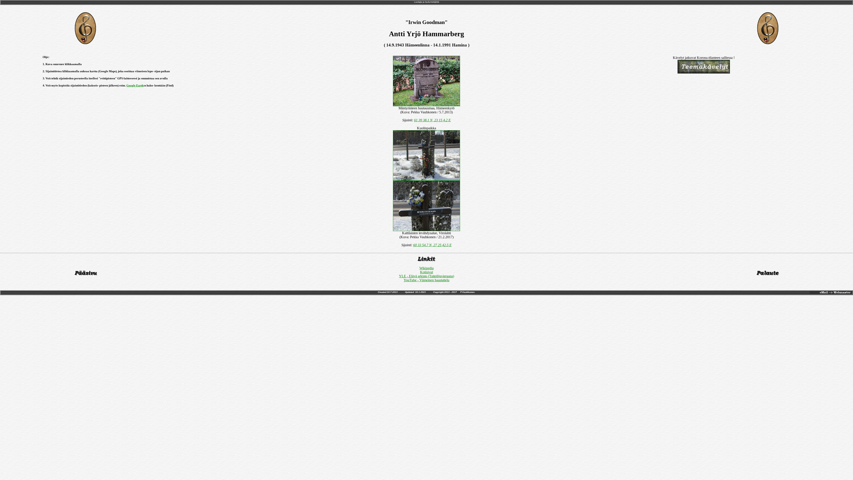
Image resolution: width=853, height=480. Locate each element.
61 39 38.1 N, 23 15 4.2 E (432, 120)
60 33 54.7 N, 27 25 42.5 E (432, 245)
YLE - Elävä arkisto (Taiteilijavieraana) (426, 276)
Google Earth (134, 85)
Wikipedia (426, 268)
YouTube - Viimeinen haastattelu (426, 280)
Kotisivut (426, 272)
